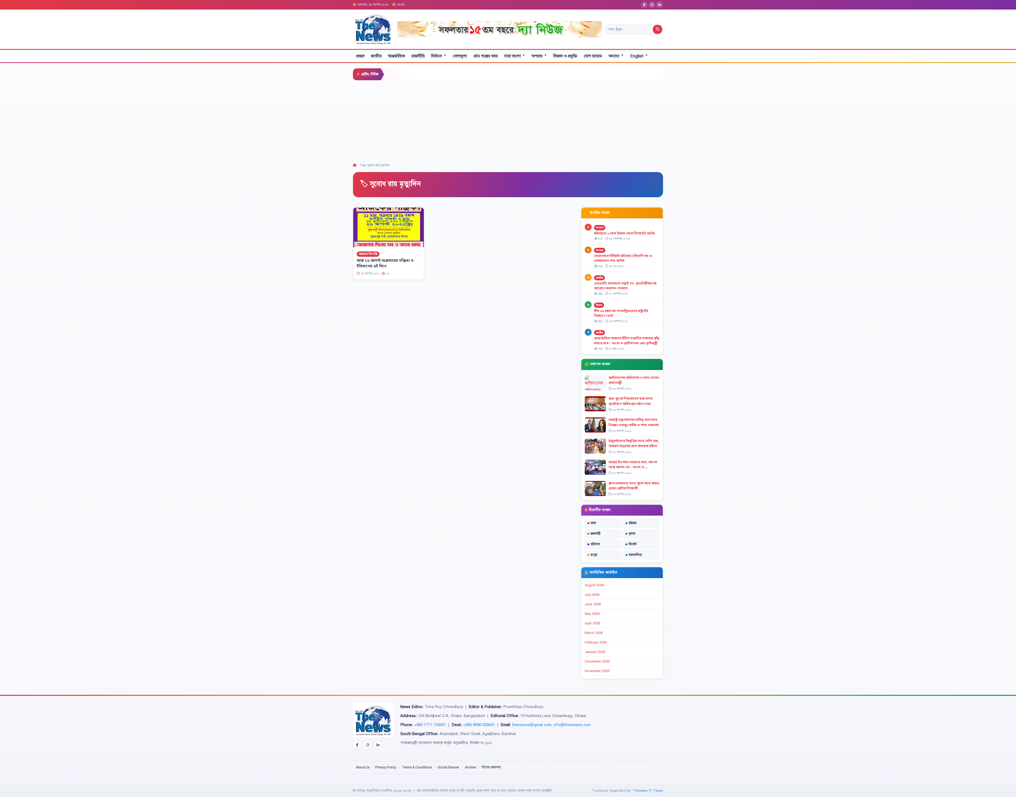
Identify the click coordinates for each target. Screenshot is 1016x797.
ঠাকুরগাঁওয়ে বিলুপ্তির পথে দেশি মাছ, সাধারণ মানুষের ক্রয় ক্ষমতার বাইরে (634, 443)
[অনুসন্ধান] (657, 29)
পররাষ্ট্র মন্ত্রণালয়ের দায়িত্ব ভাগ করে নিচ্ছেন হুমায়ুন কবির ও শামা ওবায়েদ (634, 422)
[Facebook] (644, 4)
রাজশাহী (595, 534)
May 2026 (592, 614)
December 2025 (597, 661)
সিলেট (633, 544)
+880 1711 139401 (430, 724)
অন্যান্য (616, 56)
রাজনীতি (418, 56)
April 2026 (592, 623)
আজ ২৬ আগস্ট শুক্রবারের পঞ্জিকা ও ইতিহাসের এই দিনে (385, 263)
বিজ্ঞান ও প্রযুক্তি (565, 56)
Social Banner (448, 767)
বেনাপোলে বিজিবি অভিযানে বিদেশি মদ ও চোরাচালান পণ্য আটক (623, 258)
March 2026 (594, 633)
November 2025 (597, 671)
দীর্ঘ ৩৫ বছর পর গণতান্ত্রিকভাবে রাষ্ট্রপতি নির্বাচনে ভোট (621, 313)
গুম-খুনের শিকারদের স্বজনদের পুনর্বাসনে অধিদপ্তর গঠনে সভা (630, 401)
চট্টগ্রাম (633, 523)
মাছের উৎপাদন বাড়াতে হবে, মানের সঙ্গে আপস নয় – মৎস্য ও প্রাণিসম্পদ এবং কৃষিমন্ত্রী (633, 467)
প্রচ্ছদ (360, 56)
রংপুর (594, 555)
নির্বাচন (438, 56)
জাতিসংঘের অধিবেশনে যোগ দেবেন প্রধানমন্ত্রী (634, 380)
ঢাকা (593, 523)
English (639, 56)
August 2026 (594, 585)
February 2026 (596, 642)
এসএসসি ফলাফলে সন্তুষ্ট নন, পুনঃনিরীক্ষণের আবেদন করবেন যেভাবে (625, 286)
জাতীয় (376, 56)
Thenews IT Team (648, 790)
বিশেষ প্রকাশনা (491, 767)
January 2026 (595, 652)
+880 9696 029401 (479, 724)
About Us (362, 767)
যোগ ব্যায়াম (593, 56)
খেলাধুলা (460, 56)
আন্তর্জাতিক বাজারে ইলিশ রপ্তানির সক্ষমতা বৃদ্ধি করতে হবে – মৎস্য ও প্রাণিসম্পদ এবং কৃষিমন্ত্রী (626, 340)
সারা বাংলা (514, 56)
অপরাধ (539, 56)
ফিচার (599, 305)
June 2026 (593, 604)
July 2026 (592, 595)
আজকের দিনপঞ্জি (368, 254)
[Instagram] (651, 4)
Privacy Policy (385, 767)
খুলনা (632, 534)
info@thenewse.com (572, 724)
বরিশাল (595, 544)
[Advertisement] (508, 120)
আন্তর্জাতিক (396, 56)
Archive (470, 767)
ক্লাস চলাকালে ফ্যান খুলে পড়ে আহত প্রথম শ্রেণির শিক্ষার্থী (634, 485)
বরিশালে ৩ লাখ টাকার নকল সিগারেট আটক (624, 233)
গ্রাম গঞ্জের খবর (485, 56)
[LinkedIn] (659, 4)
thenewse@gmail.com (531, 724)
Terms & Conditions (417, 767)
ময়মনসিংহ (635, 555)
